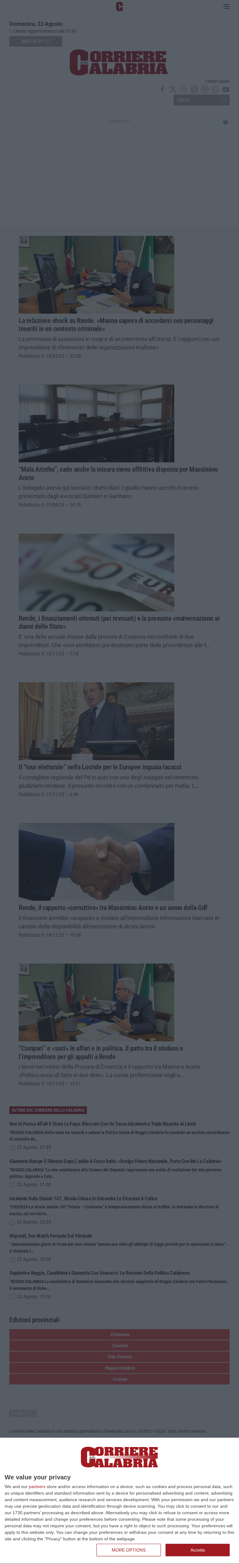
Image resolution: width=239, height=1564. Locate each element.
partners (37, 1486)
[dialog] (119, 1501)
